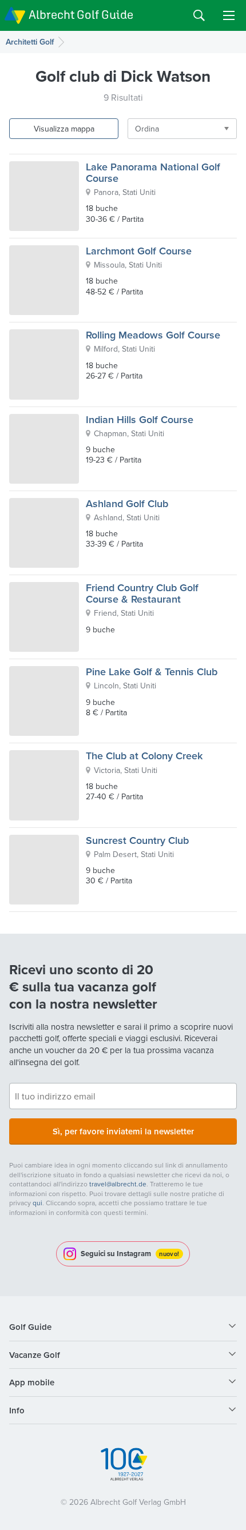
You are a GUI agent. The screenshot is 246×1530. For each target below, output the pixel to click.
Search (199, 15)
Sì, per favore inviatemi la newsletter (123, 1131)
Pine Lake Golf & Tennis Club (151, 671)
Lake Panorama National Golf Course (153, 172)
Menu (229, 15)
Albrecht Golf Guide (81, 14)
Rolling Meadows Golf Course (153, 335)
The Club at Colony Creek (144, 755)
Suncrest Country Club (137, 840)
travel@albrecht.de (117, 1184)
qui (37, 1203)
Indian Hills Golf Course (139, 419)
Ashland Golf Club (127, 503)
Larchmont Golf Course (139, 251)
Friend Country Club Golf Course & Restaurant (142, 593)
